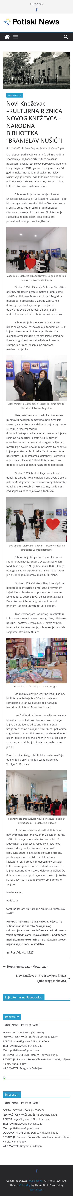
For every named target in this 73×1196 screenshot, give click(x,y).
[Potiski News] (7, 36)
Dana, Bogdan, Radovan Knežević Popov (44, 148)
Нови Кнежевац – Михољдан (27, 966)
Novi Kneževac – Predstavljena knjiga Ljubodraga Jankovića (41, 978)
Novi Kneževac (15, 95)
